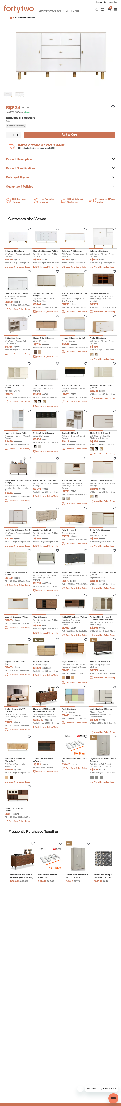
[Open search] (96, 9)
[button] (35, 352)
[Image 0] (7, 94)
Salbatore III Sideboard (25, 18)
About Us (113, 2)
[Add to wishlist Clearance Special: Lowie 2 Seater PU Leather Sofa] (29, 229)
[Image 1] (19, 94)
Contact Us (101, 2)
